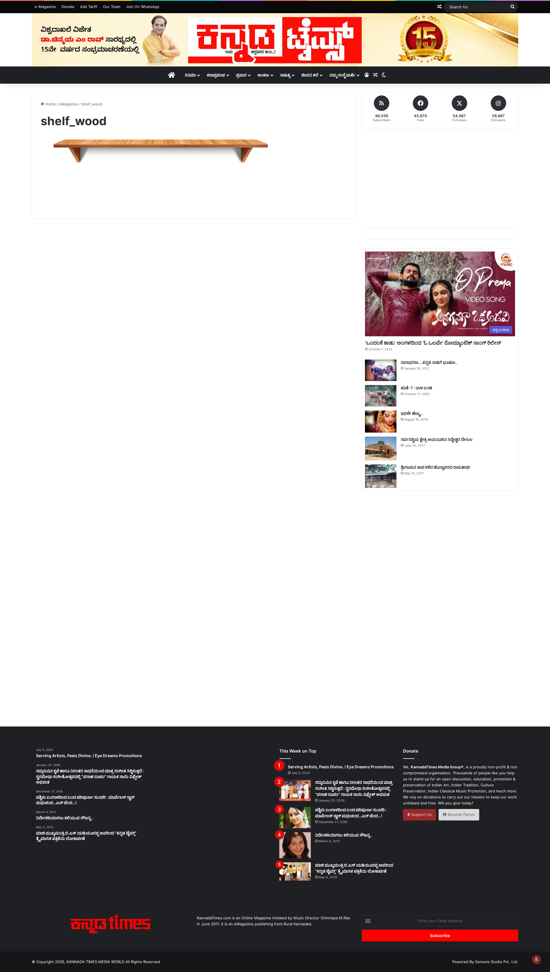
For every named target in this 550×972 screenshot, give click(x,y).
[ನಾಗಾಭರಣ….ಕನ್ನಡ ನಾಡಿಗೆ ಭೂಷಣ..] (380, 370)
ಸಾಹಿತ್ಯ (285, 74)
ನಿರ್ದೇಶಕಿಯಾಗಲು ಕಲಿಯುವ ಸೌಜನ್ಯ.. (343, 834)
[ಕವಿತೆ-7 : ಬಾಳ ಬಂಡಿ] (380, 396)
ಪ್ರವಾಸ (241, 74)
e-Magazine (45, 6)
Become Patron (461, 814)
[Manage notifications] (536, 959)
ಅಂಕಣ (263, 74)
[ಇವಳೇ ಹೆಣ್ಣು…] (380, 422)
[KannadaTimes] (275, 39)
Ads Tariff (88, 6)
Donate (68, 6)
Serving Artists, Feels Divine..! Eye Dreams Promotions (341, 766)
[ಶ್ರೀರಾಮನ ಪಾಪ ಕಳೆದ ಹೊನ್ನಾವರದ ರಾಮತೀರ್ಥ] (380, 476)
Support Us (421, 814)
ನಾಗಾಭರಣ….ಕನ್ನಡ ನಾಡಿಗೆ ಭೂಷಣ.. (429, 362)
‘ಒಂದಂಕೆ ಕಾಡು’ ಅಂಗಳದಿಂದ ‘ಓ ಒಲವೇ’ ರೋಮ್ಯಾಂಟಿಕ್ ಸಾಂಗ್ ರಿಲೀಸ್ (433, 343)
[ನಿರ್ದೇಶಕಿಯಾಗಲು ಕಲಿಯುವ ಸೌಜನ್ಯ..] (295, 845)
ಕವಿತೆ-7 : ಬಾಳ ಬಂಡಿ (416, 387)
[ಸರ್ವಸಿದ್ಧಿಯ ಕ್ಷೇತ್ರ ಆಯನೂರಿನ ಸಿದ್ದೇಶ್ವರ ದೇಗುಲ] (380, 448)
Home (50, 104)
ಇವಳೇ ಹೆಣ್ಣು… (412, 413)
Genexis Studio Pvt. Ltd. (496, 961)
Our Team (111, 6)
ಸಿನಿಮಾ (190, 74)
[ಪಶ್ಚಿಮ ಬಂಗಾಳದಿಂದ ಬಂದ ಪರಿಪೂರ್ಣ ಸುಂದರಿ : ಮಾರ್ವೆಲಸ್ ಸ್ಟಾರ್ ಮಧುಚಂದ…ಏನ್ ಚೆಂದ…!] (295, 817)
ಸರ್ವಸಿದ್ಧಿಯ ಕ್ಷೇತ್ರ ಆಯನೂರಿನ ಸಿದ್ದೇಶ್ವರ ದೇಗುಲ (436, 439)
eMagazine (68, 104)
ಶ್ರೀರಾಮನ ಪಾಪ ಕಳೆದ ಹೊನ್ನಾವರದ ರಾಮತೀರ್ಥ (435, 467)
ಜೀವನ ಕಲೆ (309, 74)
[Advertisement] (194, 186)
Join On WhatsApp (142, 6)
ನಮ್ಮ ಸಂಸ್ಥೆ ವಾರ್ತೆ (342, 74)
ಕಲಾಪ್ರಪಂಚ (216, 74)
